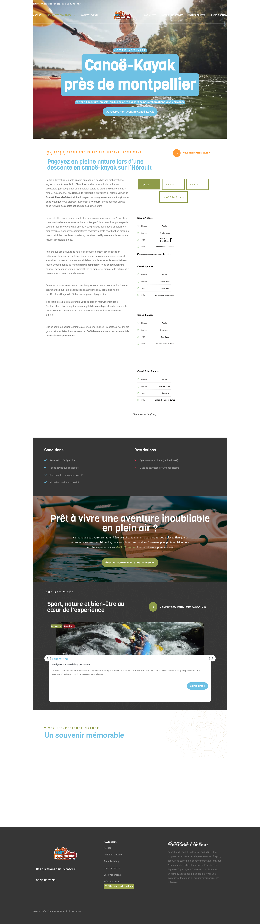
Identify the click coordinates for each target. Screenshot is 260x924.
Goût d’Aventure (126, 547)
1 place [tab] (145, 184)
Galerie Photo (197, 15)
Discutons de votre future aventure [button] (182, 606)
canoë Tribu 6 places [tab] (173, 196)
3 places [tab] (194, 184)
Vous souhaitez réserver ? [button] (196, 153)
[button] (130, 111)
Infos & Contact (220, 15)
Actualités (150, 15)
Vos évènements (89, 15)
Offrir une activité (172, 15)
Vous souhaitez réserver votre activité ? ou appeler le (43, 3)
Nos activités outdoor (59, 15)
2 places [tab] (170, 184)
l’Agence (36, 15)
